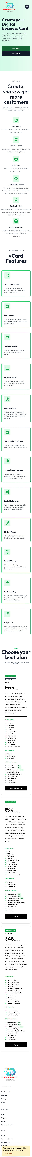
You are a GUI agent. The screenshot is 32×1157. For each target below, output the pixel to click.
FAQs (3, 1135)
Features (4, 1095)
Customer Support (7, 1125)
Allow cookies (9, 1153)
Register (4, 1118)
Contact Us (4, 1121)
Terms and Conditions (8, 1139)
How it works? (5, 1092)
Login (3, 1114)
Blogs (3, 1102)
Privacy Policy (5, 1142)
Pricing (3, 1099)
